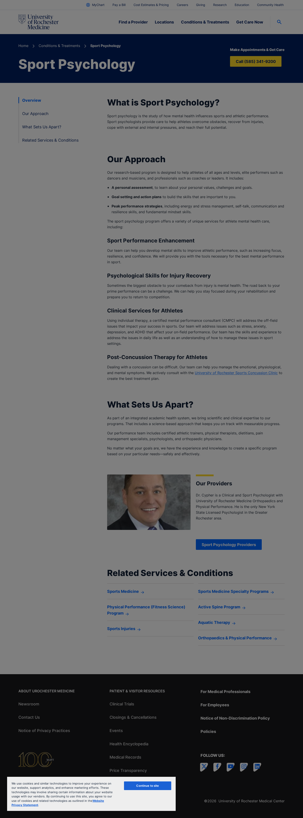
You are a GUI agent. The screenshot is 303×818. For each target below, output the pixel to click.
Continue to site (147, 786)
